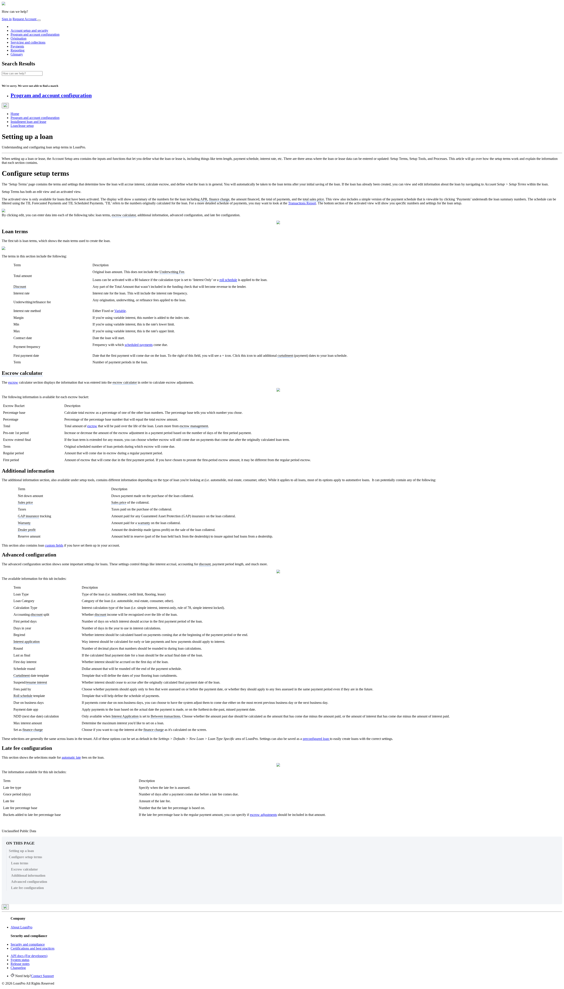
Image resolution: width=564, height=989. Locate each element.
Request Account (25, 19)
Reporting (17, 50)
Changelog (18, 968)
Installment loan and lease (28, 122)
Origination (18, 38)
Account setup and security (29, 30)
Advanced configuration (29, 882)
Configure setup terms (25, 857)
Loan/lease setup (22, 126)
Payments (17, 46)
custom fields (54, 545)
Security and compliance (28, 944)
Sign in (7, 19)
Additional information (28, 875)
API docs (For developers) (29, 956)
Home (15, 114)
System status (20, 960)
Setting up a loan (21, 851)
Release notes (20, 964)
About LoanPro (21, 927)
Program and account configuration (35, 34)
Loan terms (19, 863)
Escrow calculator (24, 869)
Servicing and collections (28, 42)
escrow (13, 382)
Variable (120, 311)
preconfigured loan (316, 739)
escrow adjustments (263, 815)
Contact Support (42, 976)
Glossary (17, 54)
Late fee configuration (27, 888)
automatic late (71, 757)
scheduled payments (139, 345)
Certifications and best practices (32, 948)
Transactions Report (302, 203)
